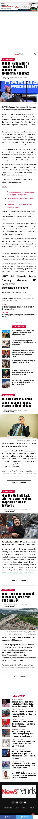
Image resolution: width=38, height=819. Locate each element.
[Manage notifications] (33, 814)
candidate (18, 299)
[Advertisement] (19, 19)
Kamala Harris (7, 300)
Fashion (17, 808)
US (16, 300)
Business (31, 808)
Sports (24, 808)
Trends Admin (9, 79)
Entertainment (8, 808)
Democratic (28, 299)
